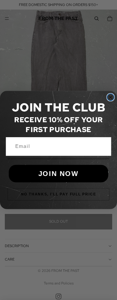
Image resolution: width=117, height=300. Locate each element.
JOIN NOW (58, 173)
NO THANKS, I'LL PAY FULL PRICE (58, 194)
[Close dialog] (110, 97)
